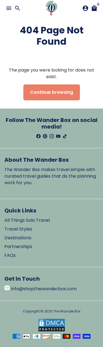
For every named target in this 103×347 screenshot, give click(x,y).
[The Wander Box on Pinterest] (45, 136)
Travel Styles (18, 229)
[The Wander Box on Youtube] (58, 136)
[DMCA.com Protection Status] (51, 330)
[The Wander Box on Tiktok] (65, 136)
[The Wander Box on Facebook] (38, 136)
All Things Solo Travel (27, 220)
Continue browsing (51, 92)
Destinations (17, 238)
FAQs (10, 255)
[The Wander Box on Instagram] (51, 136)
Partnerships (18, 246)
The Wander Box (66, 311)
